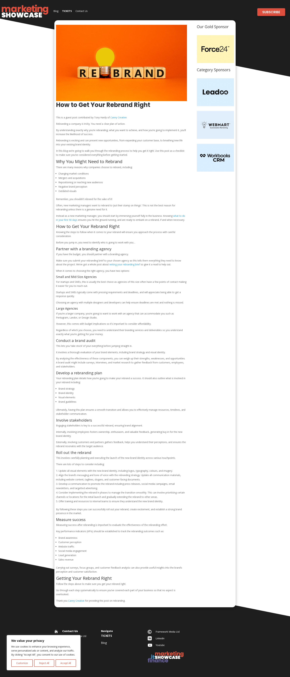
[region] (44, 652)
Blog (55, 11)
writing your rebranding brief (124, 264)
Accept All (65, 663)
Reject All (44, 663)
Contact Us (82, 11)
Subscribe (271, 12)
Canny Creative (118, 117)
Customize (22, 663)
